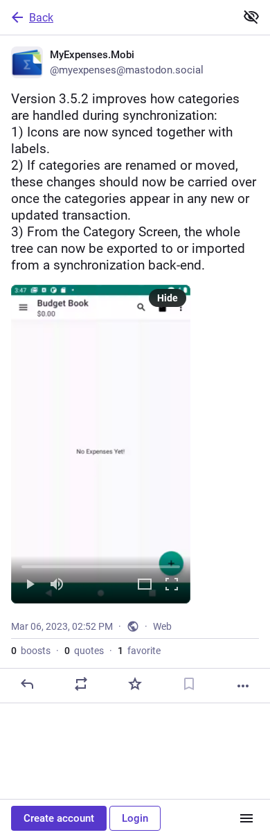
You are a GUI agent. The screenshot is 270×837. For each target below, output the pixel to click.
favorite (139, 650)
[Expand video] (144, 585)
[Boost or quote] (81, 684)
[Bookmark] (189, 684)
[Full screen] (171, 585)
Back (41, 17)
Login (135, 818)
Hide (167, 297)
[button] (100, 444)
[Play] (30, 585)
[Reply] (27, 684)
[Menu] (246, 818)
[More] (243, 686)
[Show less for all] (251, 16)
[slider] (100, 564)
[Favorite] (135, 684)
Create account (59, 818)
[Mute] (57, 585)
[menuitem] (100, 444)
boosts (31, 650)
